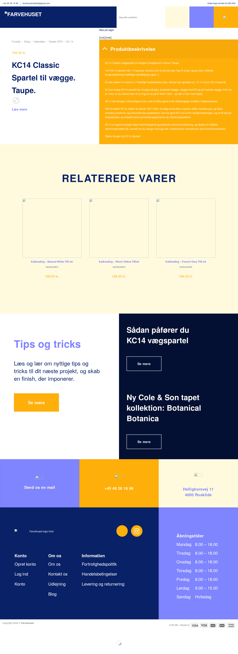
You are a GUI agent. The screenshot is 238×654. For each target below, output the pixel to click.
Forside (16, 41)
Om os (54, 564)
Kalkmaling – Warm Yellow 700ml (119, 261)
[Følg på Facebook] (122, 531)
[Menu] (177, 17)
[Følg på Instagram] (136, 531)
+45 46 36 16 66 (10, 3)
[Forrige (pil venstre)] (3, 648)
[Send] (153, 17)
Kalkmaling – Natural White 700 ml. (52, 261)
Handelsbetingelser (99, 574)
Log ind (21, 574)
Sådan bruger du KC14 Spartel (122, 136)
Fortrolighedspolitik (99, 564)
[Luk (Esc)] (3, 635)
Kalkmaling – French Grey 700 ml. (185, 261)
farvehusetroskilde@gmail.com (36, 3)
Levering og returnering (103, 584)
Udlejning (57, 584)
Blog (52, 594)
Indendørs (39, 41)
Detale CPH (56, 41)
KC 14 (69, 41)
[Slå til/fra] (104, 48)
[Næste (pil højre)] (13, 648)
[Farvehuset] (25, 15)
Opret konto (25, 564)
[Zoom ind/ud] (13, 635)
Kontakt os (58, 574)
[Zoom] (16, 100)
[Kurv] (226, 17)
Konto (20, 584)
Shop (27, 41)
